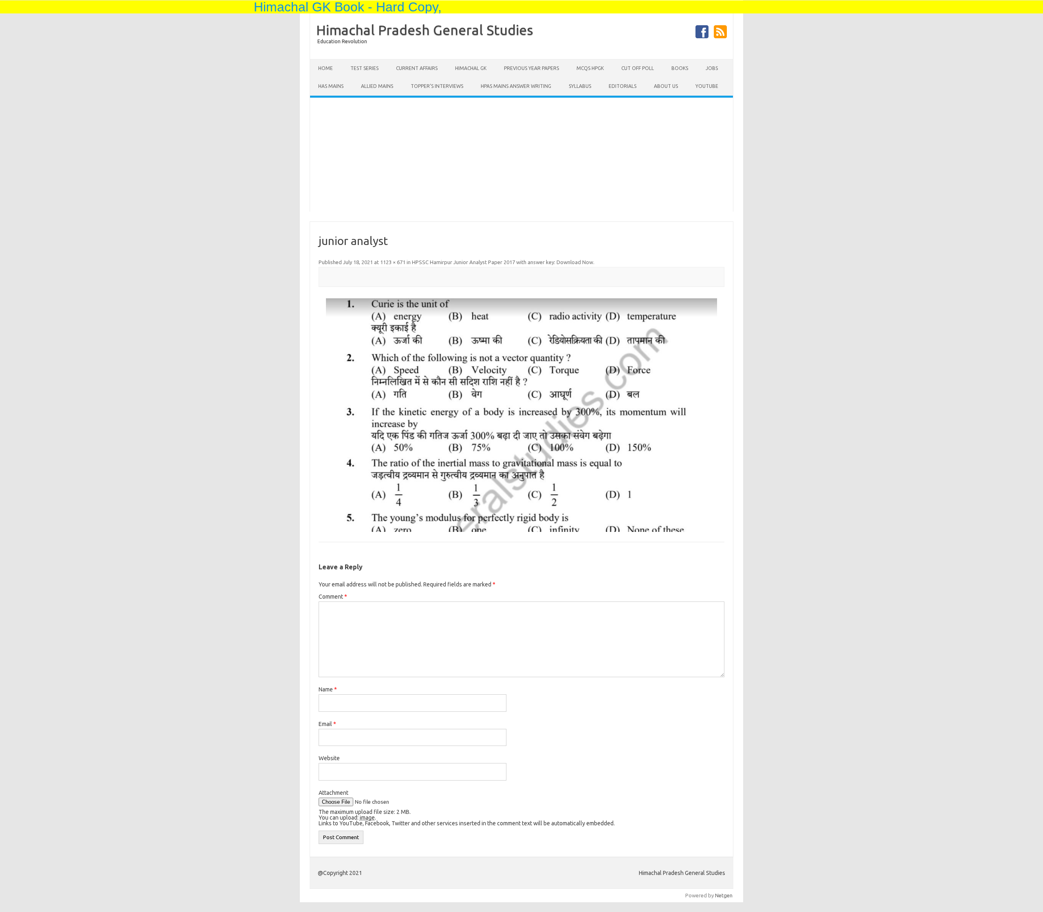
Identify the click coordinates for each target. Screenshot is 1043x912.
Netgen (724, 895)
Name (328, 689)
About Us (666, 86)
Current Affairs (417, 68)
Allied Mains (377, 86)
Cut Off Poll (637, 68)
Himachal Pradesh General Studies (424, 29)
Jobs (712, 68)
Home (325, 68)
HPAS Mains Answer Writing (516, 86)
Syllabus (580, 86)
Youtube (706, 86)
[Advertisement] (521, 155)
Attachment (333, 793)
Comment (333, 596)
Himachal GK (470, 68)
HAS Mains (330, 86)
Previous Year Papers (531, 68)
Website (329, 758)
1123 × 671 (392, 262)
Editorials (622, 86)
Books (679, 68)
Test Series (364, 68)
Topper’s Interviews (437, 86)
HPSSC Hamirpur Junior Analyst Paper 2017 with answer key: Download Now (502, 262)
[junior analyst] (521, 415)
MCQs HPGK (590, 68)
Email (327, 724)
